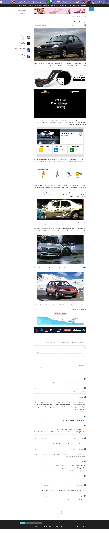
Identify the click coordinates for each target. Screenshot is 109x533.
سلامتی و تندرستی (38, 5)
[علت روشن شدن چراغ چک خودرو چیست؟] (28, 43)
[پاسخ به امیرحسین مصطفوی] (39, 485)
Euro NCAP (68, 342)
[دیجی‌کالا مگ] (91, 9)
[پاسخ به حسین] (39, 496)
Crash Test (79, 342)
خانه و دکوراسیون (54, 5)
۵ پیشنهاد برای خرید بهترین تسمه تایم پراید (20, 36)
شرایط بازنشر (81, 522)
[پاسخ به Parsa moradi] (39, 397)
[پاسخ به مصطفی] (39, 379)
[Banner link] (54, 2)
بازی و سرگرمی (76, 5)
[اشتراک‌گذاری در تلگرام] (34, 336)
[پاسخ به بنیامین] (39, 461)
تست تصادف (53, 342)
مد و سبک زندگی (63, 5)
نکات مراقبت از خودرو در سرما (20, 48)
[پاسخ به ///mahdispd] (39, 449)
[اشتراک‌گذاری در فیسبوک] (40, 336)
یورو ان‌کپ (47, 342)
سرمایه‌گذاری (30, 5)
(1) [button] (46, 416)
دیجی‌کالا (87, 522)
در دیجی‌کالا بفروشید (59, 522)
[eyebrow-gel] (60, 11)
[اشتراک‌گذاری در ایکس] (38, 336)
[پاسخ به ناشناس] (39, 425)
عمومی (82, 16)
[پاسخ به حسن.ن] (39, 438)
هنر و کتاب (69, 5)
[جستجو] (91, 13)
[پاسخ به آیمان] (39, 388)
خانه (85, 16)
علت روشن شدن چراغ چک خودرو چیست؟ (20, 43)
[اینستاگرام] (22, 526)
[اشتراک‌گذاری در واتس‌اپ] (36, 336)
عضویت (23, 522)
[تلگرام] (20, 526)
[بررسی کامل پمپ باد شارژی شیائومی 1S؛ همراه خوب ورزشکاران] (28, 56)
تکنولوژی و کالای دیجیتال (85, 5)
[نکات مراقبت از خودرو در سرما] (28, 50)
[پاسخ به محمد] (39, 476)
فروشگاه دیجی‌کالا (22, 5)
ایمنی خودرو (58, 342)
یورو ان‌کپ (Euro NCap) (78, 66)
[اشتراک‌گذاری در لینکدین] (42, 336)
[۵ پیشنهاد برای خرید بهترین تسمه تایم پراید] (28, 37)
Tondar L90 (63, 342)
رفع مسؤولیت (67, 522)
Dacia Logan (74, 342)
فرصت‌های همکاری (74, 522)
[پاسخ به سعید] (39, 416)
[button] (49, 337)
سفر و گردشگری (46, 5)
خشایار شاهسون (80, 25)
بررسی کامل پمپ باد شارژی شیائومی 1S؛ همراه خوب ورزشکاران (20, 55)
